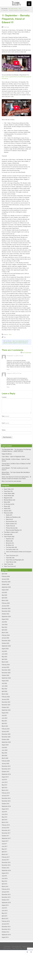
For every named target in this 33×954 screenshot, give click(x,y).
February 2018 (6, 825)
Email (5, 423)
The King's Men (10, 547)
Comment (4, 397)
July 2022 (4, 683)
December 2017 (6, 830)
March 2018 (5, 822)
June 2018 (4, 814)
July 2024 (4, 622)
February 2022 (6, 696)
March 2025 (5, 600)
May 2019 (4, 785)
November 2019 (6, 769)
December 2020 (6, 734)
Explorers (8, 539)
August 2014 (5, 937)
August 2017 (5, 841)
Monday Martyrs (8, 500)
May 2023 (4, 656)
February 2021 (6, 729)
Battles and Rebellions (12, 517)
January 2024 (5, 638)
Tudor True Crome (9, 566)
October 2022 (5, 675)
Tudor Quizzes (7, 948)
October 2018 (5, 803)
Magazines (7, 498)
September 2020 (6, 742)
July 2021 (4, 715)
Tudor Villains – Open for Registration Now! (13, 456)
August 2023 (5, 648)
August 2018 (5, 809)
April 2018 (4, 819)
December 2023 (6, 640)
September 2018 (6, 806)
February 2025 (6, 603)
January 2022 (5, 699)
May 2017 (4, 849)
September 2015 (6, 902)
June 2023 (4, 654)
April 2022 (4, 691)
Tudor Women (10, 562)
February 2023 (6, 664)
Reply (8, 369)
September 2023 (6, 646)
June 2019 (4, 782)
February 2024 (6, 635)
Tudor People (7, 536)
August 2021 (5, 713)
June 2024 (4, 624)
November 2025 (6, 582)
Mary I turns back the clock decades (11, 481)
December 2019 (6, 766)
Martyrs (8, 541)
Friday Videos (7, 493)
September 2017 (6, 838)
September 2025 (6, 587)
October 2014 (5, 932)
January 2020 (5, 763)
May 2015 (4, 913)
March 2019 (5, 790)
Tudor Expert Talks (17, 948)
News (20, 8)
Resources (7, 513)
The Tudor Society (13, 8)
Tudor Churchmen (11, 555)
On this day (7, 504)
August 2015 (5, 905)
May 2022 (4, 688)
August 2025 (5, 590)
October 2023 (5, 643)
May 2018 (4, 817)
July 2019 (4, 779)
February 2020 (6, 761)
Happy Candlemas (7, 454)
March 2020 (5, 758)
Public (5, 508)
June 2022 (4, 686)
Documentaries (10, 521)
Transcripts (7, 534)
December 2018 (6, 798)
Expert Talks (7, 489)
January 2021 (5, 731)
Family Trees (9, 526)
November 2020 (6, 737)
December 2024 (6, 608)
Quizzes (6, 510)
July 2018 (4, 811)
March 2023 (5, 662)
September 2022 (6, 678)
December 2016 (6, 862)
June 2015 (4, 910)
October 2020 (5, 739)
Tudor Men (9, 557)
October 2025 (5, 584)
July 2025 (4, 592)
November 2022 (6, 672)
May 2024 (4, 627)
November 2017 (6, 833)
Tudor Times (7, 564)
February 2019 (6, 793)
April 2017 (4, 852)
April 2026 (4, 574)
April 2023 (4, 659)
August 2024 (5, 619)
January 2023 (5, 667)
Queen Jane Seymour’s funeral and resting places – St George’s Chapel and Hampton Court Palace (16, 477)
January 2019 (5, 795)
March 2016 (5, 886)
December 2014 (6, 926)
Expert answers (10, 523)
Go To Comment (26, 352)
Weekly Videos (26, 946)
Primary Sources (10, 528)
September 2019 (6, 774)
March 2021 (5, 726)
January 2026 (5, 579)
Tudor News (7, 946)
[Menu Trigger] (29, 3)
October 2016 (5, 868)
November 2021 (6, 704)
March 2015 (5, 918)
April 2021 (4, 723)
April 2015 (4, 916)
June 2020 (4, 750)
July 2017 (4, 843)
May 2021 (4, 721)
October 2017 (5, 835)
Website (4, 430)
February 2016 (6, 889)
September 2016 (6, 870)
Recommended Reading (12, 530)
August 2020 (5, 745)
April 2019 (4, 787)
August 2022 (5, 680)
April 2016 (4, 884)
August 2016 (5, 873)
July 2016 (4, 876)
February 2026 (6, 576)
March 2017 (5, 854)
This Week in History (9, 532)
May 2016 (4, 881)
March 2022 (5, 694)
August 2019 (5, 777)
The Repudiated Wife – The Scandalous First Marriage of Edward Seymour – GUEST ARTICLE (16, 450)
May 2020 (4, 753)
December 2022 (6, 670)
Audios (8, 515)
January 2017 (5, 860)
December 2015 (6, 894)
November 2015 (6, 897)
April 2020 (4, 755)
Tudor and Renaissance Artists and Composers (18, 551)
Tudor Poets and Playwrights (13, 560)
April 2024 (4, 630)
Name (5, 416)
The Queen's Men (11, 549)
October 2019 (5, 771)
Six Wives (8, 545)
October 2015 (5, 900)
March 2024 (5, 632)
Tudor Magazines (16, 946)
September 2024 (6, 616)
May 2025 (4, 595)
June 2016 (4, 878)
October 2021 (5, 707)
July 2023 (4, 651)
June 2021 (4, 718)
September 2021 (6, 710)
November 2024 (6, 611)
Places (5, 506)
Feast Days (7, 491)
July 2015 (4, 908)
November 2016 (6, 865)
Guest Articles (7, 495)
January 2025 (5, 606)
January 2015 (5, 924)
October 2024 (5, 614)
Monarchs (8, 543)
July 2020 (4, 747)
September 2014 (6, 934)
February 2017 (6, 857)
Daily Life (8, 519)
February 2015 (6, 921)
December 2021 (6, 702)
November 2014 (6, 929)
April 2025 (4, 598)
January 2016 (5, 892)
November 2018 (6, 801)
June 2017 (4, 846)
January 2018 (5, 827)
